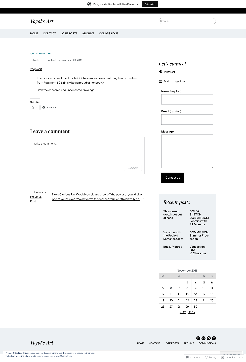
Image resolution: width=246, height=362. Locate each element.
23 (195, 300)
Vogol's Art (41, 21)
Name (171, 91)
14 (179, 294)
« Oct (183, 312)
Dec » (191, 312)
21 (179, 300)
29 (187, 306)
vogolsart (36, 69)
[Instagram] (203, 338)
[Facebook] (209, 338)
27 (171, 306)
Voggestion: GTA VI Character (198, 250)
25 (211, 300)
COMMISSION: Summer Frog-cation (199, 235)
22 (187, 300)
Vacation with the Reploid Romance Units (173, 235)
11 (212, 288)
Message (167, 131)
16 (195, 294)
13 (171, 294)
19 (162, 300)
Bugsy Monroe (172, 246)
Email (171, 111)
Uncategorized (40, 53)
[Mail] (214, 338)
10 (203, 288)
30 (195, 306)
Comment (133, 167)
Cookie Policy (66, 356)
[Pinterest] (198, 338)
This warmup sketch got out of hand (172, 214)
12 (162, 294)
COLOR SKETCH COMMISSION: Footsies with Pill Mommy (199, 218)
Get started (150, 4)
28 (179, 306)
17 (203, 294)
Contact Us (173, 177)
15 (187, 294)
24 (203, 300)
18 (211, 294)
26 (162, 306)
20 (171, 300)
